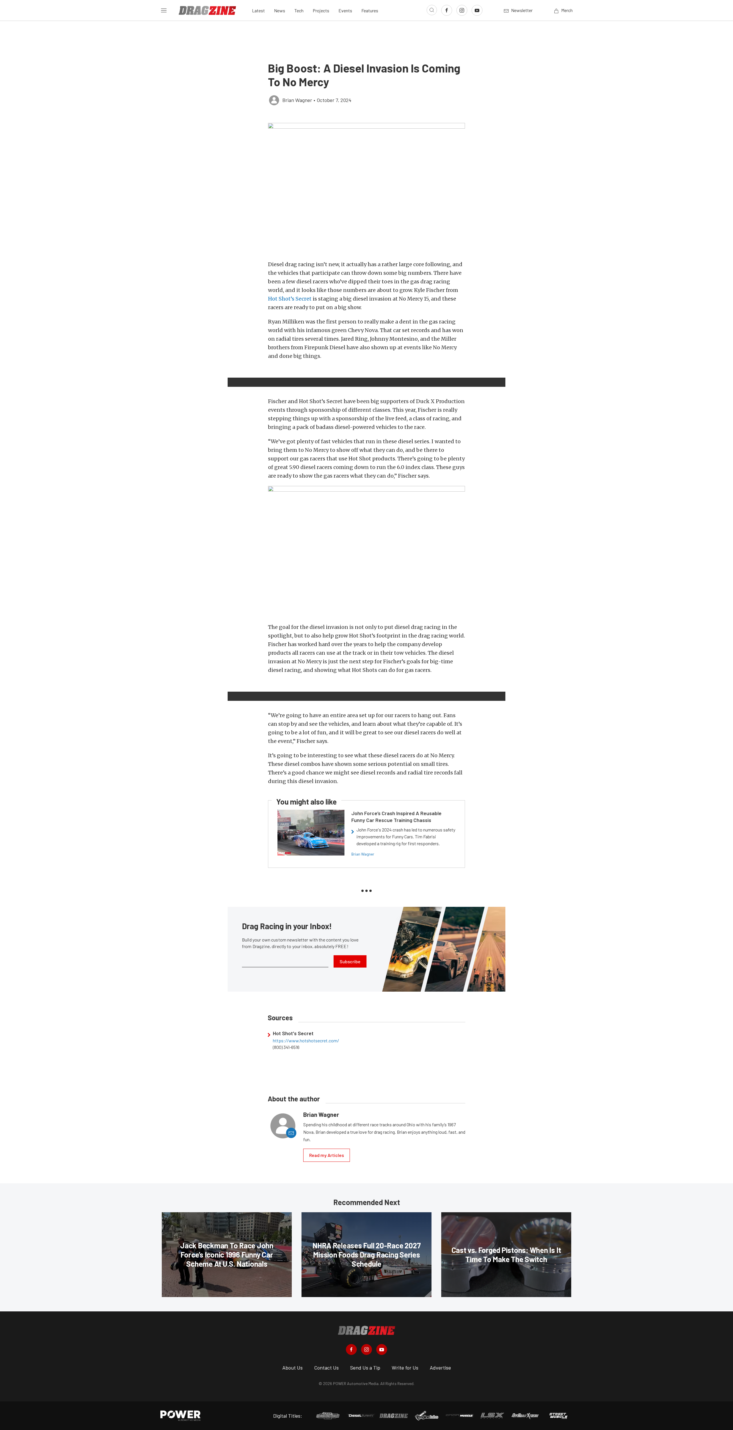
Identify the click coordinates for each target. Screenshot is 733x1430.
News (279, 10)
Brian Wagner (362, 854)
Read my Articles (326, 1155)
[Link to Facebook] (446, 10)
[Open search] (432, 10)
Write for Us (405, 1367)
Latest (258, 10)
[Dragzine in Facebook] (351, 1349)
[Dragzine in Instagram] (366, 1349)
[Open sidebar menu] (163, 10)
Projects (321, 10)
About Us (292, 1367)
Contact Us (326, 1367)
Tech (299, 10)
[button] (366, 188)
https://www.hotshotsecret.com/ (306, 1040)
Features (369, 10)
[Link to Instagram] (461, 10)
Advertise (440, 1367)
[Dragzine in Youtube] (381, 1349)
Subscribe (350, 961)
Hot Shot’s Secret (290, 298)
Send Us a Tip (365, 1367)
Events (345, 10)
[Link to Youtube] (477, 10)
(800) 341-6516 (286, 1047)
